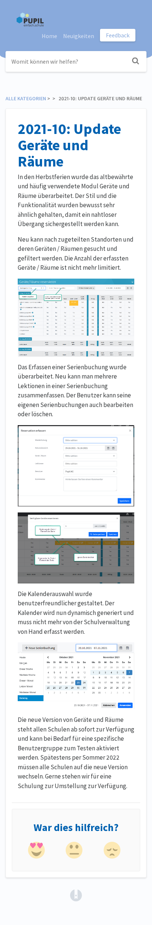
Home (49, 36)
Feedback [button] (117, 35)
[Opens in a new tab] (76, 894)
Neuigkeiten (78, 36)
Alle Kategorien (26, 98)
